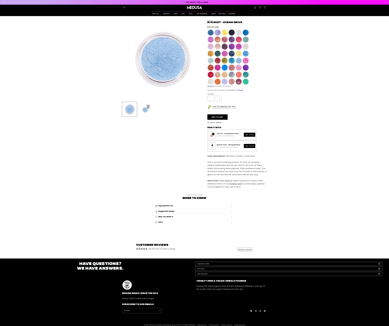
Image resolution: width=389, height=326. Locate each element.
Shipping (210, 86)
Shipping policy (239, 325)
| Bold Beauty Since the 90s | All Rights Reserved (178, 325)
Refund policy (202, 325)
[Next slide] (385, 2)
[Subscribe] (159, 310)
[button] (124, 7)
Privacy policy (214, 325)
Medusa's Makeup (155, 325)
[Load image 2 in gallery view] (145, 109)
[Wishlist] (260, 7)
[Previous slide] (3, 2)
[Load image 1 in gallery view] (129, 109)
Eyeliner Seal (236, 184)
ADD (249, 135)
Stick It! (228, 181)
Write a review (245, 249)
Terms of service (226, 325)
